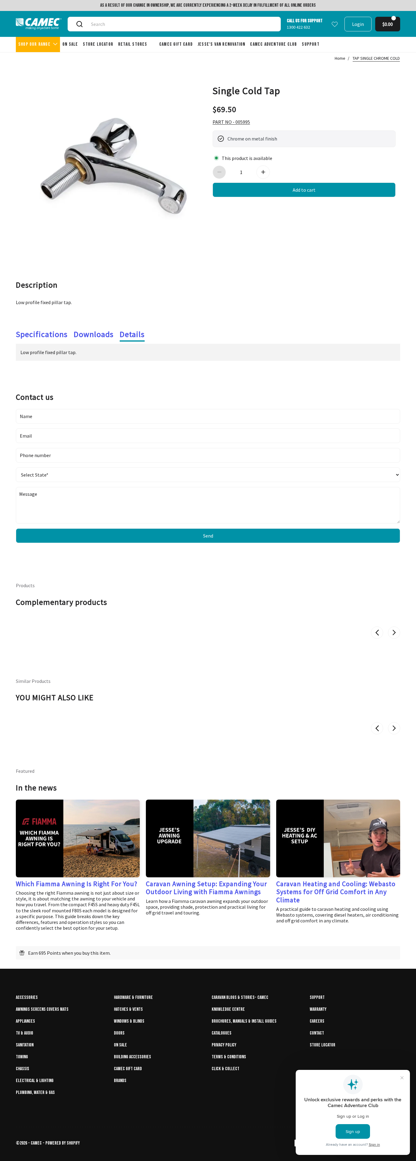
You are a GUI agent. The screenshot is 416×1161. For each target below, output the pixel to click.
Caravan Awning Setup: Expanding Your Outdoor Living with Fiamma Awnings (206, 887)
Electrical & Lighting (35, 1081)
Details (132, 334)
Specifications (42, 334)
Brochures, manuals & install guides (244, 1021)
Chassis (22, 1069)
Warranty (318, 1009)
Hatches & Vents (128, 1009)
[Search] (79, 24)
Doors (119, 1033)
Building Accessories (132, 1057)
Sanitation (24, 1045)
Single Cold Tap (246, 90)
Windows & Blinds (129, 1021)
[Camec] (39, 24)
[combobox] (181, 24)
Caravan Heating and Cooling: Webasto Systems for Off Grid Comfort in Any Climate (336, 891)
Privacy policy (224, 1045)
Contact (317, 1033)
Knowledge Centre (228, 1009)
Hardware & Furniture (133, 997)
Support (317, 997)
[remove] (219, 172)
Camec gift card (128, 1069)
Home (340, 58)
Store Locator (322, 1045)
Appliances (25, 1021)
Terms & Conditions (229, 1057)
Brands (120, 1081)
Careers (317, 1021)
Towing (22, 1057)
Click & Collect (225, 1069)
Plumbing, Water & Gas (35, 1092)
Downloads (94, 334)
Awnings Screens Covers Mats (42, 1009)
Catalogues (221, 1033)
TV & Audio (24, 1033)
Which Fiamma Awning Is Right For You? (76, 883)
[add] (263, 172)
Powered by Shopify (62, 1143)
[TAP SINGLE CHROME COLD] (112, 163)
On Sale (120, 1045)
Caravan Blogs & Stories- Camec (240, 997)
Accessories (27, 997)
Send (208, 536)
